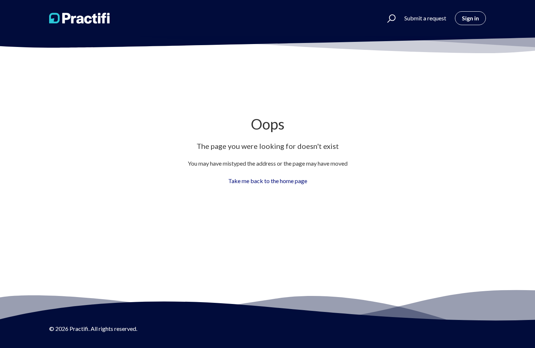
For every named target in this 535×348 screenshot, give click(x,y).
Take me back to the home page (267, 180)
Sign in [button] (470, 18)
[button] (388, 18)
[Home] (79, 18)
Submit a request (425, 18)
